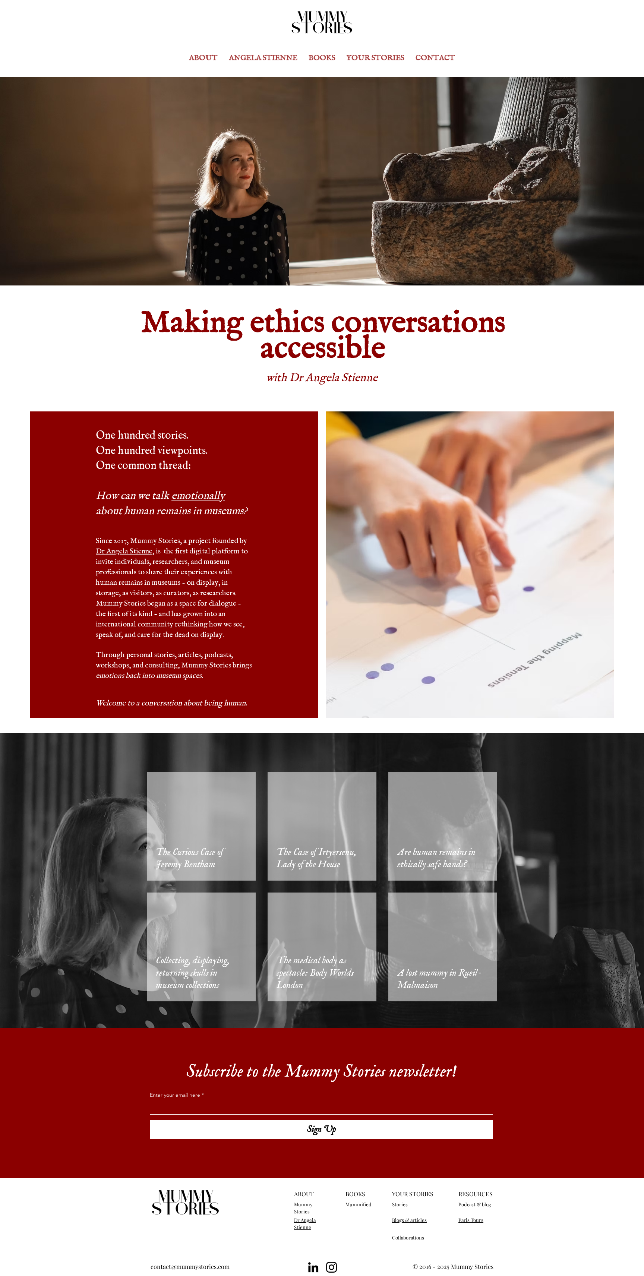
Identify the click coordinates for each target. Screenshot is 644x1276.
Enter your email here (175, 1094)
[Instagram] (331, 1267)
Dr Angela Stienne (124, 551)
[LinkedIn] (313, 1267)
